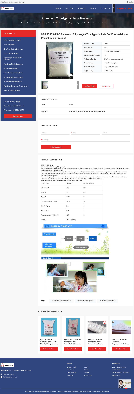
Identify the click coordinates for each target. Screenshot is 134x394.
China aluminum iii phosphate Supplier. (36, 391)
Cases (86, 370)
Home (23, 23)
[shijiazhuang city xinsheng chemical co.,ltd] (7, 8)
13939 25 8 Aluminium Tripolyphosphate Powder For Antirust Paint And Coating (95, 341)
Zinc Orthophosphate (11, 53)
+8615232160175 (18, 110)
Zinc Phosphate (9, 44)
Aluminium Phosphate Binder (13, 77)
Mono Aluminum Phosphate (13, 73)
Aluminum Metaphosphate (13, 81)
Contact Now (18, 116)
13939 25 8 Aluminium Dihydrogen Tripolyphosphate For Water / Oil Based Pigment (119, 341)
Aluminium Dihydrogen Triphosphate (16, 86)
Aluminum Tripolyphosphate (36, 23)
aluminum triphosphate (85, 300)
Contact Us (70, 375)
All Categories (116, 375)
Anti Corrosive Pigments (12, 90)
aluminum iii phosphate (107, 300)
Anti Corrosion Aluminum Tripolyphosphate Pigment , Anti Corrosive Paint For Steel (72, 341)
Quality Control (71, 372)
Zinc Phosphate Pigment (12, 40)
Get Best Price (89, 86)
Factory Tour (70, 370)
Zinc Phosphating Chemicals (13, 49)
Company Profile (71, 367)
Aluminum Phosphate (11, 68)
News (86, 367)
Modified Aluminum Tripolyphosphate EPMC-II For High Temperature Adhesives (48, 341)
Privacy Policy (88, 375)
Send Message (55, 147)
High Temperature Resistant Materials (13, 59)
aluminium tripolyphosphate (61, 300)
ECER (107, 391)
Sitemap (86, 372)
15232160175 (19, 106)
